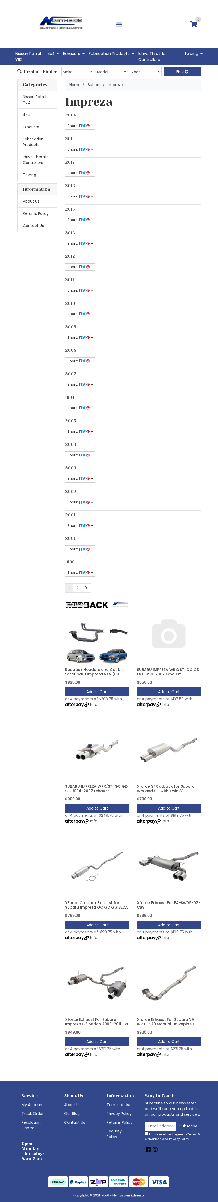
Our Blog (72, 1113)
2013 (70, 232)
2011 (69, 279)
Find (180, 71)
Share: (73, 125)
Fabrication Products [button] (110, 53)
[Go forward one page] (86, 588)
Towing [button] (191, 53)
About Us (31, 201)
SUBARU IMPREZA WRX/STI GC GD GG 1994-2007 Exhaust (168, 672)
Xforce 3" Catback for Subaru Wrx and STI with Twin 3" (166, 789)
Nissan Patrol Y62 (28, 56)
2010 (70, 303)
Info (93, 704)
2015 (70, 209)
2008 (70, 350)
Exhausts (31, 126)
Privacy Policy (119, 1113)
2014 (70, 138)
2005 (70, 421)
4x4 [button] (51, 53)
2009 (70, 327)
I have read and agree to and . (172, 1136)
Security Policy (114, 1133)
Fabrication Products (33, 141)
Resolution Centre (31, 1125)
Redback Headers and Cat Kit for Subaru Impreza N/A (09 (94, 672)
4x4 (26, 114)
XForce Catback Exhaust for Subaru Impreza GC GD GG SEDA (96, 905)
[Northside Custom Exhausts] (61, 24)
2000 (71, 538)
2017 (70, 162)
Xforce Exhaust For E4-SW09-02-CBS (168, 905)
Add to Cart (97, 691)
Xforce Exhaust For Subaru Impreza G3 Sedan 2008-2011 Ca (96, 1022)
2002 (70, 491)
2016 (70, 185)
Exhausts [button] (72, 53)
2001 (70, 515)
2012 (70, 256)
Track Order (33, 1113)
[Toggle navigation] (119, 24)
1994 (70, 397)
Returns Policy (36, 213)
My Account (33, 1104)
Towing (29, 174)
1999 (70, 562)
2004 (70, 444)
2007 (70, 373)
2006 (70, 115)
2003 (70, 468)
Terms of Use (119, 1104)
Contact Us (33, 225)
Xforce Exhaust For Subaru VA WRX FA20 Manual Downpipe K (166, 1022)
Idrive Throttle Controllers (152, 56)
